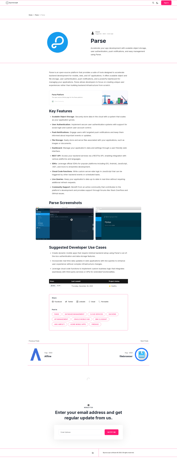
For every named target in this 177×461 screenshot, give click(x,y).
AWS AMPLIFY (59, 324)
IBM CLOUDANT (101, 319)
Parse (37, 15)
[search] (153, 2)
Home (30, 15)
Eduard (98, 32)
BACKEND (112, 314)
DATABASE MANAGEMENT (74, 314)
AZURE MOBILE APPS (78, 324)
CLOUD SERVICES (96, 314)
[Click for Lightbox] (65, 223)
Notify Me (111, 432)
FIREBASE (95, 324)
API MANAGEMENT (61, 319)
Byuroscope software (110, 452)
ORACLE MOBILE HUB (82, 319)
